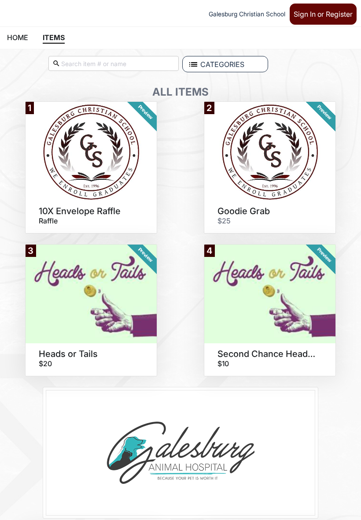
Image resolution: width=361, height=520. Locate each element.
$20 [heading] (45, 363)
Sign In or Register (323, 14)
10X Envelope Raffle (80, 211)
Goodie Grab (243, 211)
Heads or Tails (68, 354)
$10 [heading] (223, 363)
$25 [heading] (224, 220)
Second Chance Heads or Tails (266, 354)
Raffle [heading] (48, 220)
